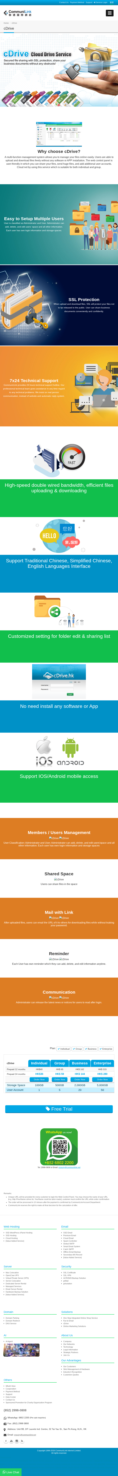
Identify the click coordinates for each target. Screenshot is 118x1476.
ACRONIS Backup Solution (74, 1278)
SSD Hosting (11, 1235)
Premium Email (69, 1235)
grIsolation (67, 1284)
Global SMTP (68, 1244)
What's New (11, 1386)
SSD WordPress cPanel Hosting (19, 1233)
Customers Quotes (71, 1375)
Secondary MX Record (72, 1255)
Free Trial (61, 1109)
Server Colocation (13, 1281)
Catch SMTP (68, 1249)
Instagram (16, 1441)
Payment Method (77, 2)
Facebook (6, 1441)
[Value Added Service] (15, 1241)
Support (89, 2)
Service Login (101, 2)
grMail (66, 1281)
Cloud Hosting (12, 1238)
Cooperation (11, 1389)
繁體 (112, 2)
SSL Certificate (69, 1273)
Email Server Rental (14, 1289)
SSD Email (67, 1233)
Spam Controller (70, 1241)
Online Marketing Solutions (74, 1326)
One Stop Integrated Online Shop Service (80, 1318)
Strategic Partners (70, 1352)
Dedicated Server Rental (16, 1284)
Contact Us (64, 2)
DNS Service (11, 1323)
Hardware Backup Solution (17, 1292)
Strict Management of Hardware (76, 1369)
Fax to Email (68, 1321)
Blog (22, 1441)
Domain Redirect (13, 1321)
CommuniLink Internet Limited (68, 1451)
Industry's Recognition (72, 1372)
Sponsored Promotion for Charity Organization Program (29, 1403)
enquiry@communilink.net (69, 1167)
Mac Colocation (12, 1273)
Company (67, 1341)
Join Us (66, 1355)
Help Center (11, 1397)
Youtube (11, 1441)
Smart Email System (71, 1246)
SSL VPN (67, 1275)
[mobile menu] (110, 13)
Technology (68, 1347)
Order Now (39, 1079)
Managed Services (13, 1286)
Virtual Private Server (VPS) (17, 1278)
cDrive (66, 1323)
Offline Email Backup (72, 1252)
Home (6, 23)
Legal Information (70, 1350)
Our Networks (69, 1344)
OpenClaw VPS (12, 1275)
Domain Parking (12, 1318)
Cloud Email (68, 1238)
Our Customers (69, 1366)
